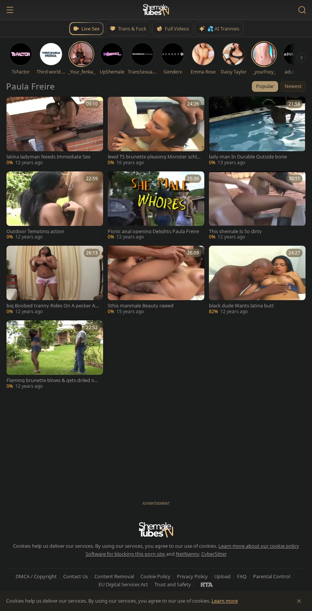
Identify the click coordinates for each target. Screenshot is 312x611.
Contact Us (75, 576)
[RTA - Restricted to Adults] (207, 584)
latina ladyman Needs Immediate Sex (48, 156)
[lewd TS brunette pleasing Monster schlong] (156, 132)
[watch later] (15, 105)
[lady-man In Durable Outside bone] (257, 132)
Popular (265, 86)
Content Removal (114, 576)
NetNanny (187, 553)
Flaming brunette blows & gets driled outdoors (52, 380)
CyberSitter (214, 553)
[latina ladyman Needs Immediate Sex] (54, 132)
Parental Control (271, 576)
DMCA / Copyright (36, 576)
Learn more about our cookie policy (258, 545)
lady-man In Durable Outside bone (248, 156)
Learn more (225, 600)
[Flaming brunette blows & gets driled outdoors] (54, 355)
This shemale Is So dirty (235, 231)
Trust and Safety (172, 584)
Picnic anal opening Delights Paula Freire (153, 231)
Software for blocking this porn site (126, 553)
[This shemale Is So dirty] (257, 206)
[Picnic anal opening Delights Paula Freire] (156, 206)
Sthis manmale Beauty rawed (141, 305)
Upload (222, 576)
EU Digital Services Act (123, 584)
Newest (293, 86)
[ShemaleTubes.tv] (156, 10)
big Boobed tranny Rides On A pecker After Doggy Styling (52, 305)
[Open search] (302, 10)
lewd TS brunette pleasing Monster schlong (154, 156)
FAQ (242, 576)
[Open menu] (10, 10)
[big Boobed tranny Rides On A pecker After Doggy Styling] (54, 281)
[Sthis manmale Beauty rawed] (156, 281)
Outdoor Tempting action (35, 231)
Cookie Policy (155, 576)
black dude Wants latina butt (241, 305)
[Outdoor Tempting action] (54, 206)
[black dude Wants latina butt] (257, 281)
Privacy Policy (192, 576)
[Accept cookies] (299, 601)
